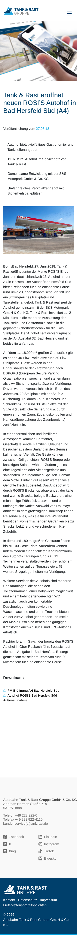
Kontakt (9, 900)
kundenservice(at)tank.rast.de (25, 823)
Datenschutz (27, 900)
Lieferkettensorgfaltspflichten (25, 905)
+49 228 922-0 (26, 815)
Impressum (48, 900)
